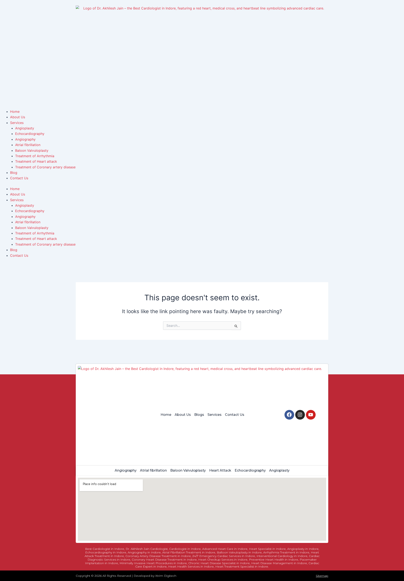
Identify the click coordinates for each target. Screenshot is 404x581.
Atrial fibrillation (27, 222)
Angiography (25, 216)
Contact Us (19, 255)
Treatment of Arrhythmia (34, 233)
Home (15, 189)
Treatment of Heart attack (36, 239)
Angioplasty (24, 205)
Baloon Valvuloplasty (31, 228)
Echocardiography (29, 211)
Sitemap (322, 576)
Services (17, 200)
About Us (17, 194)
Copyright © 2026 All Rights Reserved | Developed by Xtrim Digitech (126, 576)
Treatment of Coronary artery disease (45, 244)
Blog (13, 250)
